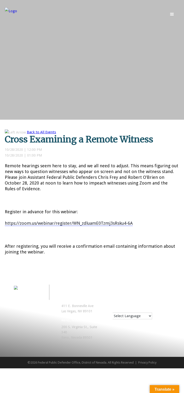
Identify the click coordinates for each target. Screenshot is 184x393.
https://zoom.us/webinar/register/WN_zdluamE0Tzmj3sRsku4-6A (69, 223)
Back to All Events (41, 132)
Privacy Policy (147, 362)
